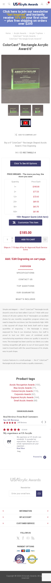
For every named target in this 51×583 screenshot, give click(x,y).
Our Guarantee (25, 292)
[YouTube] (28, 538)
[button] (42, 422)
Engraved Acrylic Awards (22, 397)
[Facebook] (23, 538)
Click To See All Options (25, 163)
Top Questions (25, 286)
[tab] (25, 266)
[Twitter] (18, 538)
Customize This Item (28, 222)
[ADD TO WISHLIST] (45, 239)
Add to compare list (27, 135)
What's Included (25, 299)
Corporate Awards (22, 394)
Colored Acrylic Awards (22, 391)
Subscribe (39, 494)
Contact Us (26, 279)
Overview (25, 266)
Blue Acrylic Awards (23, 388)
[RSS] (33, 538)
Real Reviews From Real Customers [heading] (20, 417)
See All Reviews (11, 420)
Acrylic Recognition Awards (22, 385)
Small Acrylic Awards (23, 400)
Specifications (25, 273)
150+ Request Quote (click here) (32, 217)
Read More (33, 448)
